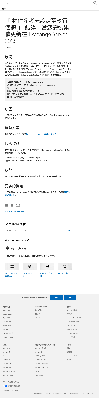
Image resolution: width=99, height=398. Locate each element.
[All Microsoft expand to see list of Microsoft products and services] (3, 3)
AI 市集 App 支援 (40, 356)
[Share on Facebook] (6, 204)
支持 (4, 8)
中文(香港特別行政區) (13, 382)
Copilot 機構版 (7, 318)
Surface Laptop (7, 314)
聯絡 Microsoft (38, 393)
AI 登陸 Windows (8, 325)
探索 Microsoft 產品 (8, 333)
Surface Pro (6, 310)
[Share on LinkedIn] (11, 204)
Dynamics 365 (7, 360)
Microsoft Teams (8, 375)
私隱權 (48, 393)
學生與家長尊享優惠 (73, 333)
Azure (4, 356)
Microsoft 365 (7, 329)
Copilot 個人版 (7, 322)
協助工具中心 (63, 273)
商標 (65, 393)
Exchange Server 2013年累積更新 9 (41, 134)
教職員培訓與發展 (72, 329)
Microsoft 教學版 (72, 310)
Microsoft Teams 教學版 (74, 318)
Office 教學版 (71, 325)
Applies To (10, 48)
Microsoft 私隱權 (72, 356)
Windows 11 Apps (8, 337)
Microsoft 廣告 (7, 367)
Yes (56, 297)
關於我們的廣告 (75, 393)
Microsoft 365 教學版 (73, 322)
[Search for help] (8, 3)
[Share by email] (17, 204)
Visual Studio (39, 375)
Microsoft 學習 (39, 352)
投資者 (69, 360)
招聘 (68, 348)
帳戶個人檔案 (39, 310)
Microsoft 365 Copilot (9, 371)
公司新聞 (69, 352)
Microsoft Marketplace (41, 363)
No (70, 297)
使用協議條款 (57, 393)
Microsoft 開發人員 (40, 348)
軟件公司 (37, 371)
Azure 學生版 (71, 337)
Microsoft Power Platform (42, 367)
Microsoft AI (6, 348)
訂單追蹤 (37, 318)
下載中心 (37, 314)
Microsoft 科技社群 (40, 360)
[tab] (11, 248)
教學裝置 (69, 314)
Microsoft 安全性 (8, 352)
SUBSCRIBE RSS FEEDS (16, 211)
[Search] (69, 230)
